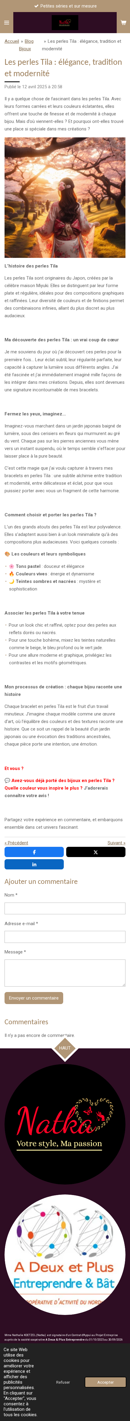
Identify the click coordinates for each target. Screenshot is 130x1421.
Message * (15, 952)
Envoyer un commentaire (34, 998)
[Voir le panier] (123, 22)
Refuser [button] (63, 1382)
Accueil (12, 41)
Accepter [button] (105, 1382)
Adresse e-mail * (21, 923)
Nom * (11, 895)
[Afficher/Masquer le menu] (6, 22)
